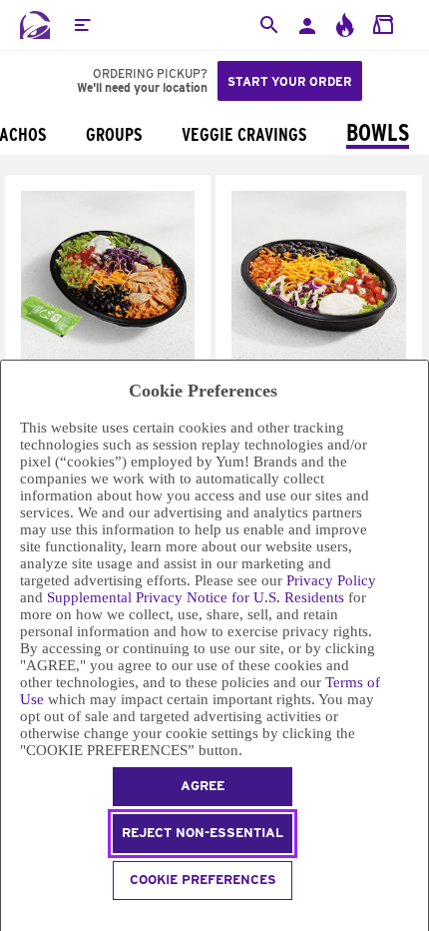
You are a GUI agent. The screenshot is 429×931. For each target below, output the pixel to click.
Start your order (289, 81)
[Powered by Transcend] (9, 918)
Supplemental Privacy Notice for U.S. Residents (195, 597)
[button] (82, 25)
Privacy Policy (331, 580)
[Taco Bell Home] (35, 25)
